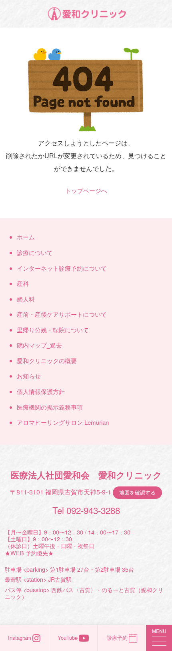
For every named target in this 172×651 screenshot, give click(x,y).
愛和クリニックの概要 (47, 360)
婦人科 (26, 299)
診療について (35, 252)
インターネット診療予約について (62, 268)
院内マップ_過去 (39, 345)
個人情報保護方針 (41, 391)
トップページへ (86, 190)
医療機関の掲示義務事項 (50, 407)
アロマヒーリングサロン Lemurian (63, 422)
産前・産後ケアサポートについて (62, 314)
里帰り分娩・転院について (53, 330)
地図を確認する (137, 492)
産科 (23, 283)
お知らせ (29, 376)
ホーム (26, 237)
